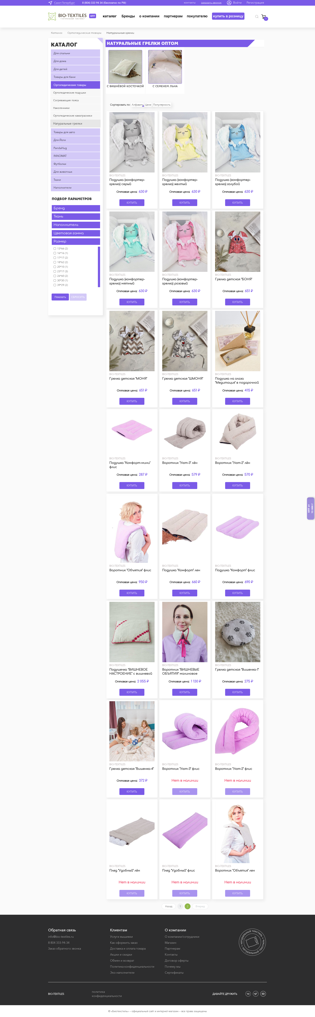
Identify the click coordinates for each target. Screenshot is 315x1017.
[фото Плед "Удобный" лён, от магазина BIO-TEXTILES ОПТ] (132, 831)
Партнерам (173, 16)
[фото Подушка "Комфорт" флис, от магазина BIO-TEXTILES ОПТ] (237, 529)
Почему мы (172, 966)
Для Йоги (60, 140)
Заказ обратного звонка (64, 948)
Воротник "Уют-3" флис (181, 768)
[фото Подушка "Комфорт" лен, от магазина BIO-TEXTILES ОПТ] (184, 529)
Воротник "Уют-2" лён (232, 463)
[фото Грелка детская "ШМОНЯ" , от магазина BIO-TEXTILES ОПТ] (184, 341)
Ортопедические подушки (69, 92)
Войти (237, 2)
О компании (149, 16)
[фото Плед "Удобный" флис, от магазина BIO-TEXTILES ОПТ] (184, 831)
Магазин (170, 942)
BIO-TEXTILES (56, 993)
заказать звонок (211, 2)
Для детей (60, 69)
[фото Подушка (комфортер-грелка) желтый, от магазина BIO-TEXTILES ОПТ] (184, 142)
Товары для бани (64, 77)
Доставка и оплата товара (128, 948)
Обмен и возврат (122, 960)
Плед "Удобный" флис (178, 870)
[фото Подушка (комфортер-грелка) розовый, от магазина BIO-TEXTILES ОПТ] (184, 241)
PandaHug (60, 148)
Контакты (171, 954)
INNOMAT (60, 156)
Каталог (110, 16)
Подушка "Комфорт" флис (235, 570)
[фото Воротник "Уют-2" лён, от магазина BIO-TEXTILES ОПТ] (237, 432)
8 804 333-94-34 (58, 942)
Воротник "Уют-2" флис (233, 768)
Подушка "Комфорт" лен (181, 570)
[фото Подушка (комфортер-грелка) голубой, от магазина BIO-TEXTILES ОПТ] (237, 142)
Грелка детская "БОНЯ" (233, 279)
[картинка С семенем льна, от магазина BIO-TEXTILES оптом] (165, 67)
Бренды (128, 16)
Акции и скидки (121, 954)
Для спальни (62, 53)
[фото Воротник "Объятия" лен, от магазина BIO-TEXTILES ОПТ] (237, 831)
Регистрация (255, 2)
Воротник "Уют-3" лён (179, 463)
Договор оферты (176, 960)
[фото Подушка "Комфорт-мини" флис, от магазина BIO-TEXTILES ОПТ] (132, 432)
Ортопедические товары (70, 85)
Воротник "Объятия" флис (130, 570)
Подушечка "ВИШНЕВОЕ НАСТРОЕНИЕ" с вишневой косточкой (130, 674)
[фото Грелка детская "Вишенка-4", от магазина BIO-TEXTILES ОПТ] (132, 731)
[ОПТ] (68, 16)
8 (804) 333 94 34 (92, 2)
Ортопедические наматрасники (72, 115)
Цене (148, 104)
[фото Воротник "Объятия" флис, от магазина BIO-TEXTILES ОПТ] (132, 529)
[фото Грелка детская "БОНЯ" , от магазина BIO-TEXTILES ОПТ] (237, 241)
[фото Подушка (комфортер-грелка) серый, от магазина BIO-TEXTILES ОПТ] (132, 142)
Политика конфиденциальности (132, 966)
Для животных (63, 171)
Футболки (60, 164)
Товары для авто (64, 132)
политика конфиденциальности (106, 994)
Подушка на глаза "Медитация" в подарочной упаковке (237, 383)
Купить (132, 202)
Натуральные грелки (67, 123)
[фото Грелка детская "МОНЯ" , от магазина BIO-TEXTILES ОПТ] (132, 341)
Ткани (57, 179)
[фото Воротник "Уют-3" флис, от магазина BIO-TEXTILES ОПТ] (184, 731)
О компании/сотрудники (182, 936)
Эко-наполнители (122, 972)
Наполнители (62, 187)
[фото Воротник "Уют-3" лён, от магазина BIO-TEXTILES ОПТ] (184, 432)
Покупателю (197, 16)
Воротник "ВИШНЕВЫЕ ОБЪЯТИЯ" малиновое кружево (180, 674)
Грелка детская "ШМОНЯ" (182, 378)
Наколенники (61, 108)
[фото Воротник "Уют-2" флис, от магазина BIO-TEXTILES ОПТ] (237, 731)
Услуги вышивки (121, 936)
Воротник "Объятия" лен (235, 870)
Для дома (60, 61)
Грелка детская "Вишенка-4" (131, 768)
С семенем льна (165, 86)
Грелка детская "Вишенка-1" (237, 669)
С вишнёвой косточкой (125, 86)
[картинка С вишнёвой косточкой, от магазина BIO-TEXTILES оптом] (125, 67)
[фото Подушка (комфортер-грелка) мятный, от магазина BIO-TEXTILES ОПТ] (132, 241)
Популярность (161, 104)
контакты (190, 2)
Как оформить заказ (123, 942)
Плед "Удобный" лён (124, 870)
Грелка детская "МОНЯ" (128, 378)
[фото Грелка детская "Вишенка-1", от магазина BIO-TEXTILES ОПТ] (237, 632)
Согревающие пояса (66, 100)
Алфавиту (137, 104)
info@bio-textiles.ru (61, 936)
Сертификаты (174, 972)
